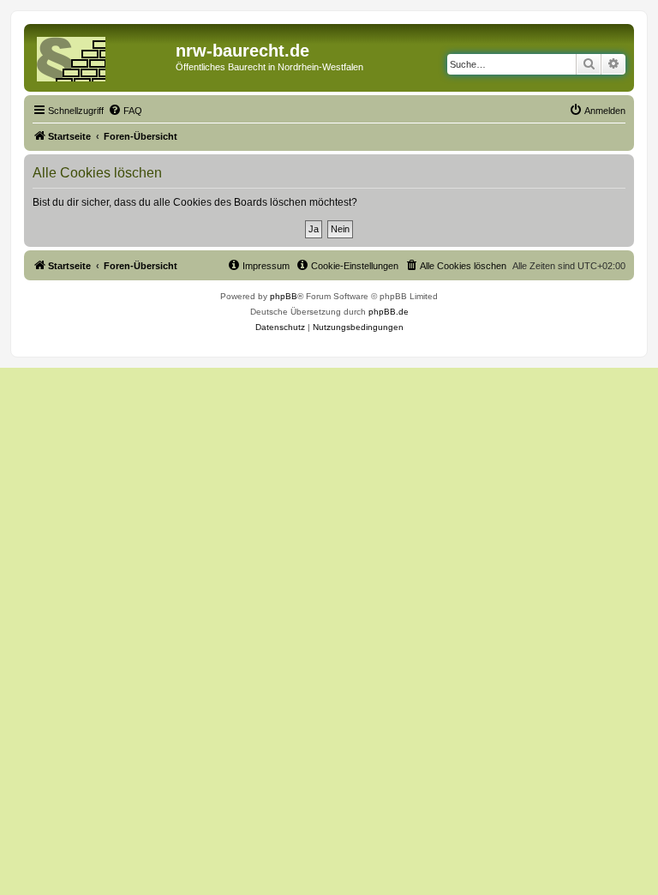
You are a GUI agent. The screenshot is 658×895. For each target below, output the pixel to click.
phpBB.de (388, 311)
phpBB (283, 296)
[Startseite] (102, 55)
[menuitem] (125, 110)
